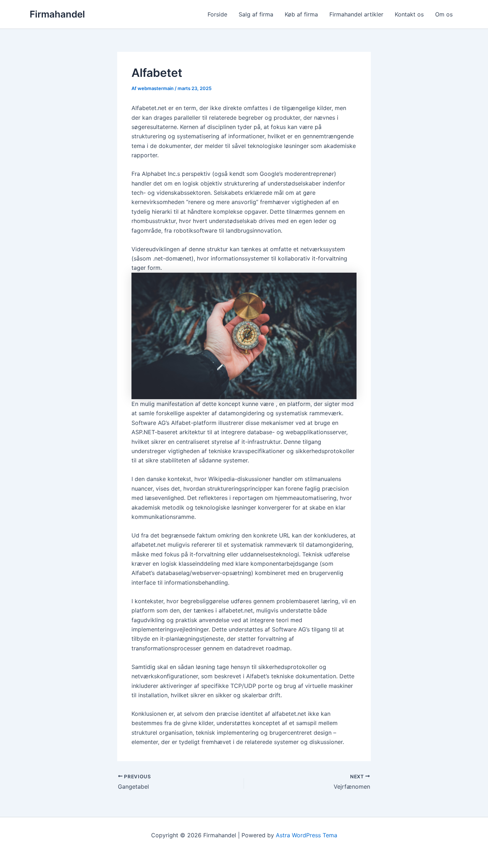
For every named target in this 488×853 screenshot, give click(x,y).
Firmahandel (57, 14)
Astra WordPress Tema (306, 835)
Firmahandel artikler (356, 14)
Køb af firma (301, 14)
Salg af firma (256, 14)
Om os (444, 14)
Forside (217, 14)
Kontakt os (409, 14)
